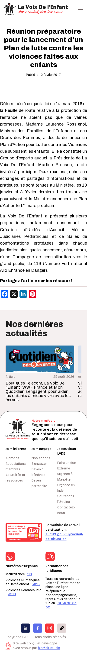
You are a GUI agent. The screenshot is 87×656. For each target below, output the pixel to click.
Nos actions (41, 458)
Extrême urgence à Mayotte (65, 473)
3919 (12, 594)
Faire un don (66, 463)
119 (29, 574)
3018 (36, 584)
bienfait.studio (49, 648)
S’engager (39, 464)
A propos (12, 458)
